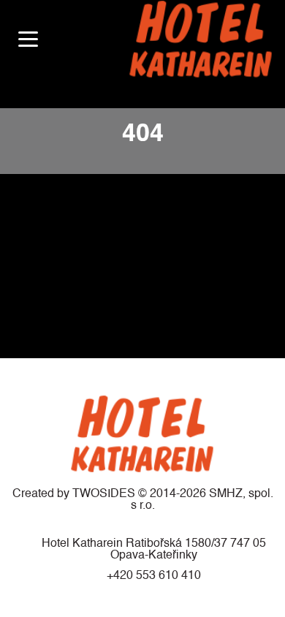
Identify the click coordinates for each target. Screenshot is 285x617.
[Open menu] (28, 39)
